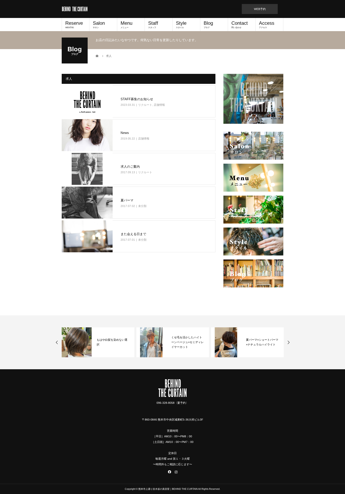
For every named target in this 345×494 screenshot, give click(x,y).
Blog (208, 24)
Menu (126, 24)
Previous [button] (57, 342)
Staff (153, 24)
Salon (99, 24)
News (125, 133)
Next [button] (288, 342)
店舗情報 (159, 104)
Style (181, 24)
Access (266, 24)
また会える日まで (133, 234)
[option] (98, 342)
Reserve (74, 24)
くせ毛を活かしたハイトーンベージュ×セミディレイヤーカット (187, 342)
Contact (239, 24)
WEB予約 (260, 9)
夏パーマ (127, 200)
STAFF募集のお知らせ (137, 99)
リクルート (145, 104)
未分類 (142, 206)
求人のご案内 (130, 166)
